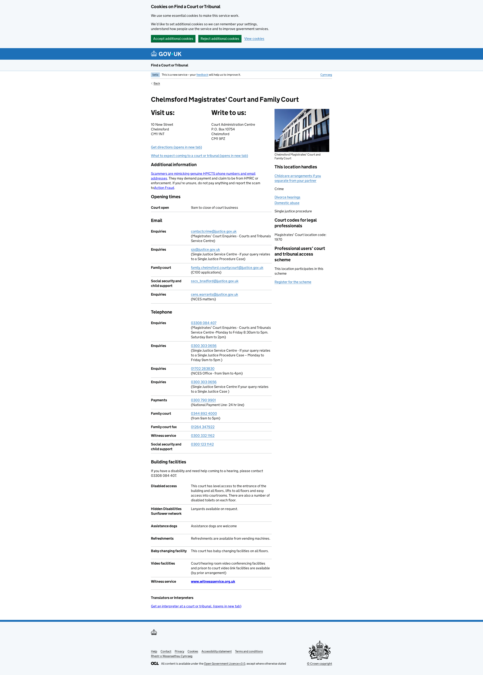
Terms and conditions (249, 651)
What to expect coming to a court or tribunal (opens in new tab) (199, 155)
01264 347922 (203, 427)
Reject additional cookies (220, 38)
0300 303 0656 (204, 346)
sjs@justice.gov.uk (205, 249)
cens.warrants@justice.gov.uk (214, 294)
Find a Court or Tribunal (169, 65)
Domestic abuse (287, 203)
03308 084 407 (203, 323)
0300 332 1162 (203, 435)
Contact (166, 651)
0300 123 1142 (202, 444)
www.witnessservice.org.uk (213, 581)
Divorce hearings (287, 197)
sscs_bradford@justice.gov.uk (214, 281)
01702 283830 (203, 368)
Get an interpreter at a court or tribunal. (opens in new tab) (196, 606)
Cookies (193, 651)
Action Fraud (164, 188)
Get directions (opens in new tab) (176, 147)
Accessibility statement (217, 651)
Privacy (179, 651)
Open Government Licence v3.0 (224, 663)
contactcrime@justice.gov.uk (214, 231)
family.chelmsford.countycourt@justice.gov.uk (227, 267)
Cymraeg (326, 74)
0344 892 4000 (204, 413)
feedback (202, 74)
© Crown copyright (319, 663)
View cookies (254, 38)
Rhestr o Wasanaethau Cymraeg (171, 656)
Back (157, 83)
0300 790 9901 (203, 400)
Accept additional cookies (173, 38)
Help (154, 651)
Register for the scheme (293, 282)
